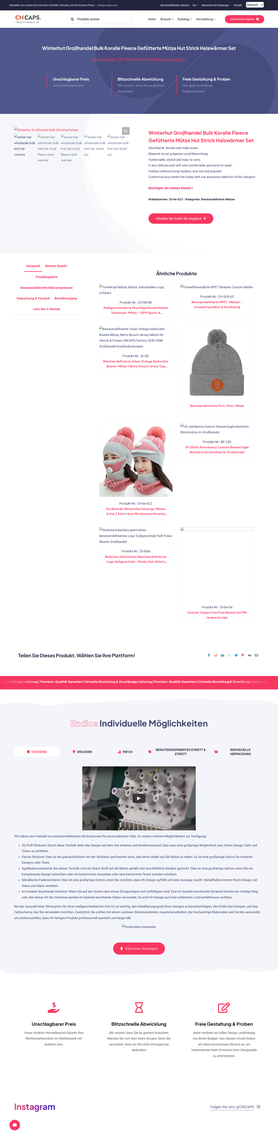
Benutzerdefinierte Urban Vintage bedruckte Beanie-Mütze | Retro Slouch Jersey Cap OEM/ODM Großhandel (135, 366)
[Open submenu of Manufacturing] (215, 19)
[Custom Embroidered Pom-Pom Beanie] (217, 362)
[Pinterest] (242, 655)
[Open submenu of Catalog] (191, 19)
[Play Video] (139, 798)
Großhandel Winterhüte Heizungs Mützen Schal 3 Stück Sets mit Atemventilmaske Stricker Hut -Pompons (136, 513)
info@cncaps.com (107, 5)
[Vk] (249, 655)
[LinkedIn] (222, 655)
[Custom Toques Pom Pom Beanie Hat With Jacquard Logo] (217, 563)
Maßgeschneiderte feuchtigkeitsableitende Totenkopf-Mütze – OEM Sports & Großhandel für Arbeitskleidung (136, 312)
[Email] (256, 655)
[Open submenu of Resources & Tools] (230, 5)
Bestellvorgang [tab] (66, 298)
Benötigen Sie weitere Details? (170, 188)
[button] (126, 131)
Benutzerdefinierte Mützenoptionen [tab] (46, 288)
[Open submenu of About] (198, 5)
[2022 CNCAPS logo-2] (28, 14)
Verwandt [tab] (33, 266)
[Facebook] (209, 655)
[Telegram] (235, 655)
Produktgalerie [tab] (46, 277)
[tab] (46, 309)
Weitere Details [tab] (56, 266)
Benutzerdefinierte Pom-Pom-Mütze (217, 405)
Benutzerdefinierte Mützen (218, 199)
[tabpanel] (139, 849)
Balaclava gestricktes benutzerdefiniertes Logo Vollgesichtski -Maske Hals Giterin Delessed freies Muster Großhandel (136, 561)
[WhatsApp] (229, 655)
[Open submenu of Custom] (173, 19)
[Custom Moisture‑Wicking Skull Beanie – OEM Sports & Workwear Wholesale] (135, 290)
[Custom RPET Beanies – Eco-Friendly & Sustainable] (216, 287)
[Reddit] (215, 655)
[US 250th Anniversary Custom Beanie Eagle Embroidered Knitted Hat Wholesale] (217, 429)
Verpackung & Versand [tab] (33, 298)
